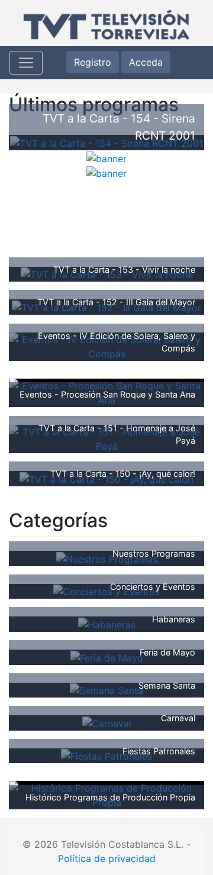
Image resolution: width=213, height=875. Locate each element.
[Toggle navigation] (26, 63)
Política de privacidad (107, 858)
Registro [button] (92, 62)
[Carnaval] (106, 722)
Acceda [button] (146, 62)
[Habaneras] (106, 623)
